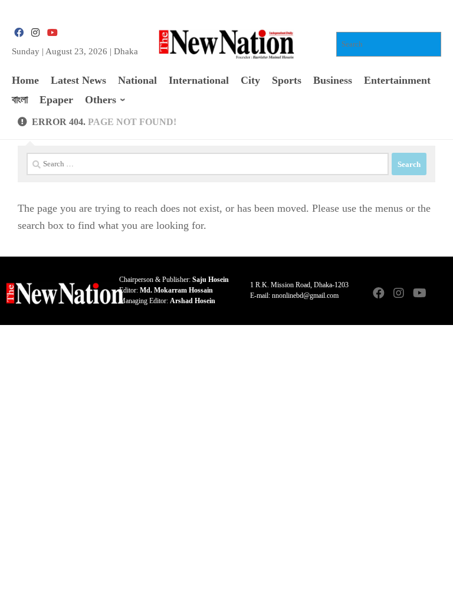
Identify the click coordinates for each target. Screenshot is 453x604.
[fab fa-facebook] (19, 33)
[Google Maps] (439, 294)
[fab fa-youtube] (52, 33)
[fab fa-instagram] (35, 33)
